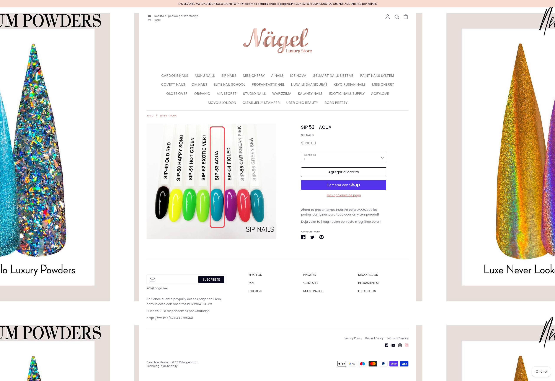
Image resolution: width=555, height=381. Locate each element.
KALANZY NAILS (310, 93)
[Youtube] (391, 345)
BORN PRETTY (336, 102)
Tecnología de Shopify (162, 366)
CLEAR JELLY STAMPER (261, 102)
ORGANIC (202, 93)
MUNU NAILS (205, 75)
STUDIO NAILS (254, 93)
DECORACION (368, 275)
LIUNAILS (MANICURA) (309, 84)
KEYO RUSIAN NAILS (350, 84)
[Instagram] (398, 345)
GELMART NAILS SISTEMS (333, 75)
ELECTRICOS (367, 291)
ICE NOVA (298, 75)
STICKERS (255, 291)
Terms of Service (397, 338)
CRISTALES (310, 283)
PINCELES (309, 275)
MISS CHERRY (254, 75)
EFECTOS (255, 275)
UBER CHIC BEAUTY (302, 102)
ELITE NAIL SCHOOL (229, 84)
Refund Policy (374, 338)
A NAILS (277, 75)
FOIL (252, 283)
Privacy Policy (353, 338)
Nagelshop (190, 362)
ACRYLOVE (380, 93)
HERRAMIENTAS (368, 283)
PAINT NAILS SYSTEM (377, 75)
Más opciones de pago (344, 195)
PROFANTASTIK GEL (268, 84)
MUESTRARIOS (313, 291)
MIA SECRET (227, 93)
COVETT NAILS (173, 84)
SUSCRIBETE (211, 279)
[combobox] (343, 157)
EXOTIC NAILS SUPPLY (347, 93)
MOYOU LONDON (222, 102)
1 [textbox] (304, 159)
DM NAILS (199, 84)
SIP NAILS (228, 75)
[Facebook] (385, 345)
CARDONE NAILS (174, 75)
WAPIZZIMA (281, 93)
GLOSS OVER (177, 93)
